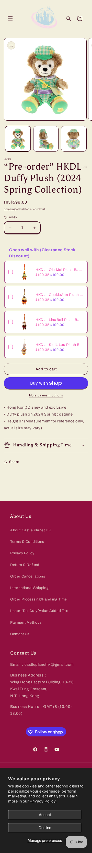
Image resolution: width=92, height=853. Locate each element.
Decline (45, 828)
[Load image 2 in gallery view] (46, 139)
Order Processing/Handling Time (38, 599)
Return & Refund (24, 565)
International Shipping (29, 588)
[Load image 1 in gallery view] (18, 139)
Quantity (10, 217)
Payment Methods (26, 622)
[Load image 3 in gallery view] (74, 139)
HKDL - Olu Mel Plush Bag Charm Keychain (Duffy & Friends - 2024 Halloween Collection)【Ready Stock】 (60, 270)
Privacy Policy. (43, 801)
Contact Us (19, 634)
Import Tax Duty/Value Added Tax (39, 611)
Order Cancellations (27, 576)
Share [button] (14, 462)
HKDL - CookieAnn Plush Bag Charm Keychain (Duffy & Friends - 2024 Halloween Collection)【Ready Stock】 (60, 295)
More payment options (46, 395)
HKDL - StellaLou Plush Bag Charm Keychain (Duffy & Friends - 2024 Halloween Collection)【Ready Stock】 (60, 345)
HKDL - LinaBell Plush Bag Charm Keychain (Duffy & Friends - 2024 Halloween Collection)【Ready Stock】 (60, 320)
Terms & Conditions (27, 542)
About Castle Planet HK (30, 530)
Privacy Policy (22, 553)
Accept (45, 815)
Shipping (10, 209)
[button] (10, 18)
